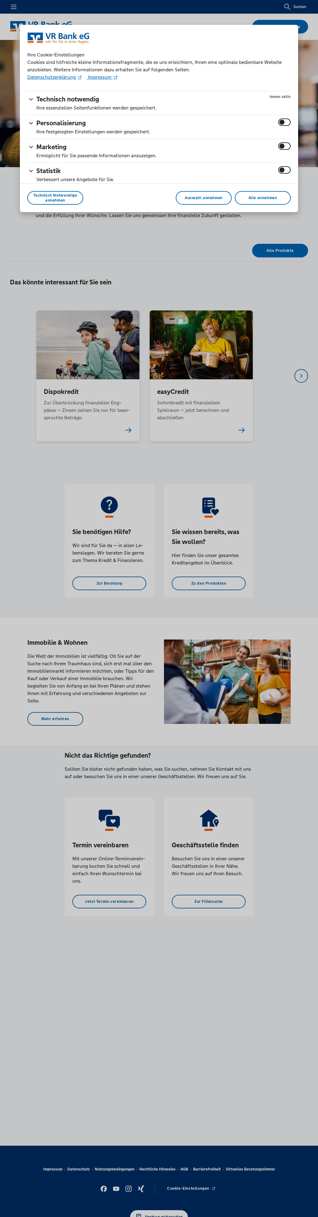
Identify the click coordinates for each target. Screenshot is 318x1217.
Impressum (100, 77)
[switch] (284, 122)
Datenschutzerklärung (52, 77)
